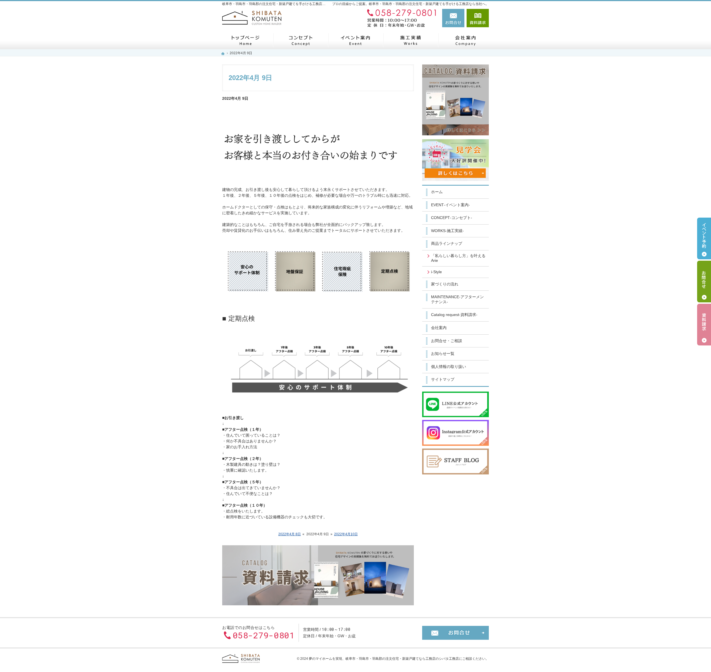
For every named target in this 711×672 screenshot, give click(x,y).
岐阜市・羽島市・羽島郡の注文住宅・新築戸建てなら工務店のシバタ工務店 (402, 659)
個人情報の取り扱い (448, 366)
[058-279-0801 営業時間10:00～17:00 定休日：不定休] (401, 18)
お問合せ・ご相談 (446, 341)
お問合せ (453, 18)
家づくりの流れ (444, 284)
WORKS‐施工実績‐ (447, 230)
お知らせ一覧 (442, 353)
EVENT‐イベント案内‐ (450, 205)
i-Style (436, 272)
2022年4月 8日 (289, 534)
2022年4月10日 (346, 534)
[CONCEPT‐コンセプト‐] (300, 40)
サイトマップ (442, 379)
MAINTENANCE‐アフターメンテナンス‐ (457, 299)
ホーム (437, 192)
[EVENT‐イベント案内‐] (355, 40)
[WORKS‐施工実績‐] (410, 40)
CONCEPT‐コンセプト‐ (451, 217)
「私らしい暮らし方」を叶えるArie (458, 258)
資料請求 (478, 18)
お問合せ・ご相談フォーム (455, 633)
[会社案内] (465, 40)
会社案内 (439, 327)
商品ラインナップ (446, 243)
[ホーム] (245, 40)
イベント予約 (704, 238)
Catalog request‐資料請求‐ (454, 314)
